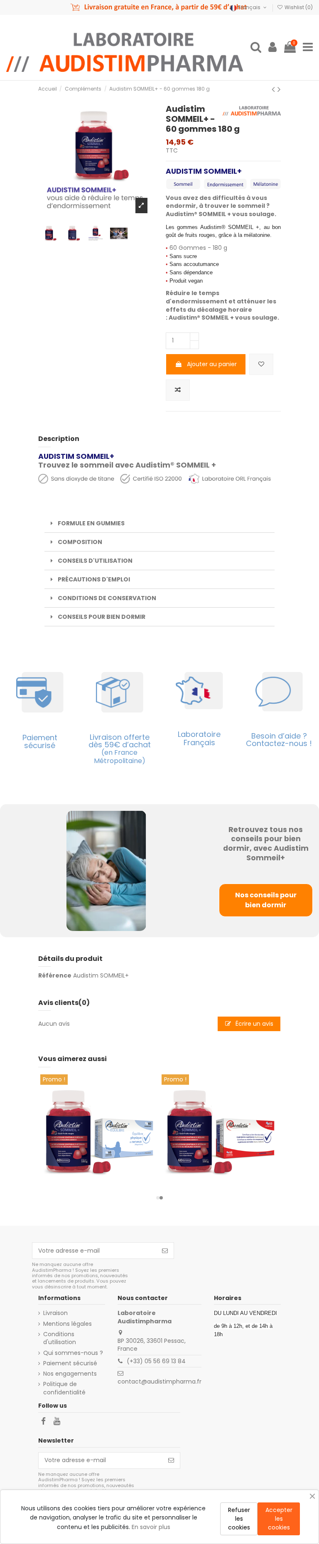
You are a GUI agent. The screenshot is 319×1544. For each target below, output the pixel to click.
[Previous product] (274, 89)
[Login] (272, 47)
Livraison (55, 1313)
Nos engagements (70, 1374)
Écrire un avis (253, 1023)
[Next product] (279, 89)
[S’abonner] (165, 1250)
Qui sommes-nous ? (73, 1353)
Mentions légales (67, 1324)
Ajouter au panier (212, 364)
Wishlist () (298, 7)
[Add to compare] (178, 390)
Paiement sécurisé (70, 1363)
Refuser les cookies (239, 1519)
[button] (158, 1197)
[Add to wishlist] (261, 364)
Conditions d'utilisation (59, 1338)
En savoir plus (151, 1527)
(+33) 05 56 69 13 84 (156, 1361)
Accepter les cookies (278, 1519)
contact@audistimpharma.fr (159, 1381)
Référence (54, 976)
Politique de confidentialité (64, 1388)
